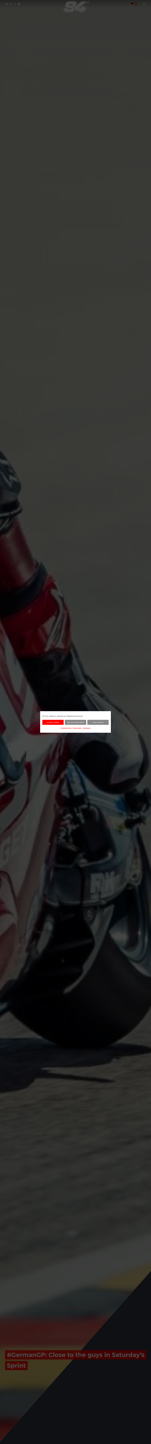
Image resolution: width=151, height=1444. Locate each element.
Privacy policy (77, 728)
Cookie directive (66, 728)
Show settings (98, 722)
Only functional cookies (75, 722)
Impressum (87, 728)
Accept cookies (53, 722)
